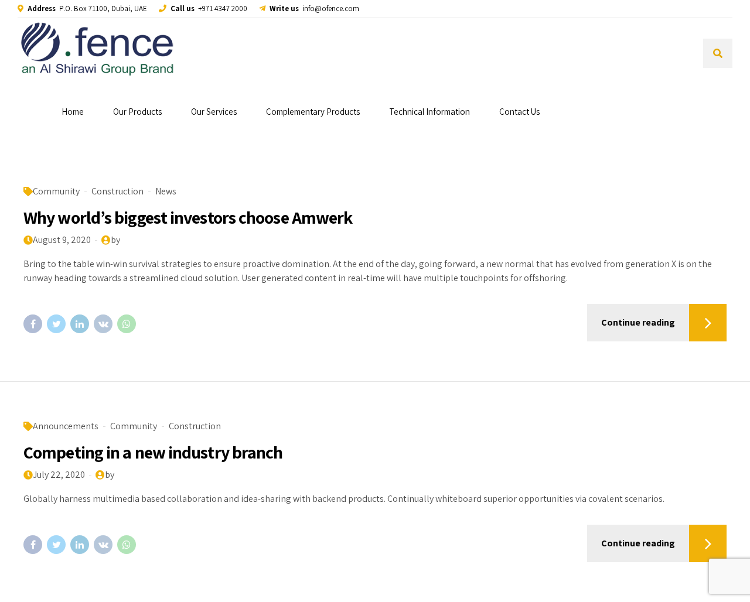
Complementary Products (313, 111)
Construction (117, 191)
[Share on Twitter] (56, 323)
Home (73, 111)
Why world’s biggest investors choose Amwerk (187, 217)
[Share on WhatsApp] (126, 323)
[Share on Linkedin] (79, 323)
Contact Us (519, 111)
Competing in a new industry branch (152, 452)
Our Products (137, 111)
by (115, 240)
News (165, 191)
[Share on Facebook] (32, 323)
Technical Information (429, 111)
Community (56, 191)
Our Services (214, 111)
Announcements (65, 426)
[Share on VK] (103, 323)
